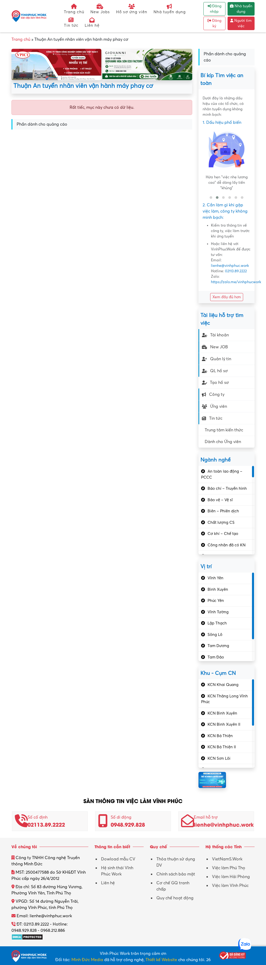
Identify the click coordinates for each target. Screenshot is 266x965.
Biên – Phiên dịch (223, 511)
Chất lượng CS (221, 522)
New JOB (219, 347)
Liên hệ (92, 25)
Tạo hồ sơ (219, 382)
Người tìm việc (242, 23)
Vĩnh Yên (215, 578)
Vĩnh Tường (218, 612)
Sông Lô (215, 635)
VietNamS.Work (227, 859)
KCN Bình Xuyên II (224, 724)
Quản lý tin (220, 359)
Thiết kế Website (161, 959)
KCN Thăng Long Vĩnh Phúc (224, 699)
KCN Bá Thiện (220, 736)
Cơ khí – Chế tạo (223, 534)
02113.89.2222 (236, 271)
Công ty (216, 394)
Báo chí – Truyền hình (227, 488)
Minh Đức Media (87, 959)
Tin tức (71, 25)
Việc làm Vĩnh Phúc (230, 885)
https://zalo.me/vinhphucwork (236, 282)
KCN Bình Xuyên (222, 713)
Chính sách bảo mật (175, 874)
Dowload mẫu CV (118, 859)
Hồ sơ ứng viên (131, 12)
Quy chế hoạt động (175, 898)
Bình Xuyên (218, 589)
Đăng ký (216, 23)
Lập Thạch (217, 623)
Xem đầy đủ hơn (226, 297)
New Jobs (100, 12)
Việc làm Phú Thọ (228, 868)
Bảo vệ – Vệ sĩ (220, 500)
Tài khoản (219, 335)
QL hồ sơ (219, 371)
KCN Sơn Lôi (219, 758)
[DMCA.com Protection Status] (27, 936)
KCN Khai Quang (223, 685)
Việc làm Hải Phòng (231, 876)
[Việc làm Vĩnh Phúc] (29, 15)
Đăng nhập (215, 8)
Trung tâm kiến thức (224, 430)
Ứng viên (218, 406)
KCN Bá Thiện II (222, 747)
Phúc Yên (216, 601)
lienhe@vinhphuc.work (230, 266)
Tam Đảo (216, 657)
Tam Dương (218, 646)
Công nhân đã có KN (226, 545)
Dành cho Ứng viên (223, 441)
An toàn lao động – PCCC (221, 474)
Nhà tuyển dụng (170, 12)
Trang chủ (74, 12)
